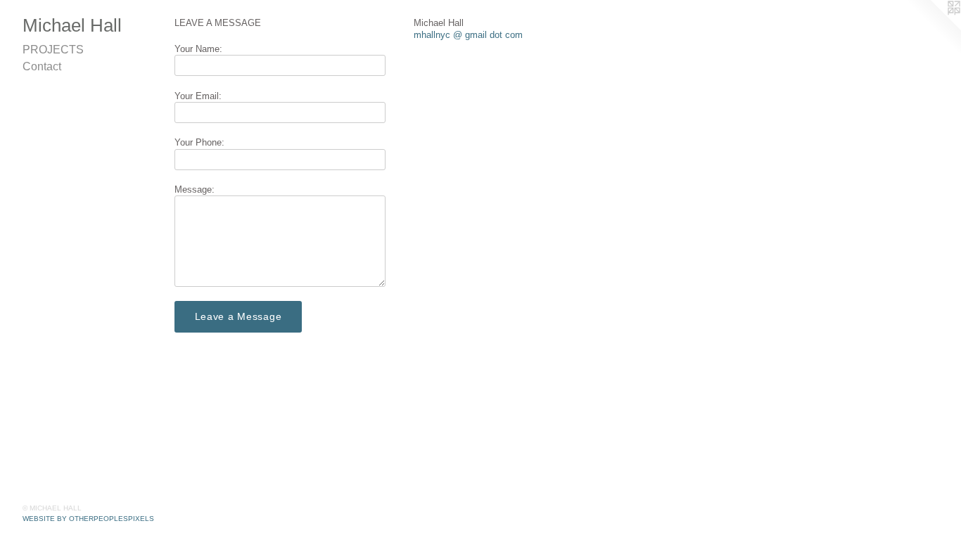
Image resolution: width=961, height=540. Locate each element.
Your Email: (198, 96)
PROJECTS (53, 50)
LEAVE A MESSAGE (217, 23)
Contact (42, 66)
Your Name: (198, 49)
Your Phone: (199, 142)
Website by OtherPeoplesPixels (88, 518)
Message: (194, 189)
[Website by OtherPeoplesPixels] (933, 28)
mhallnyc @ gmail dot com (468, 35)
